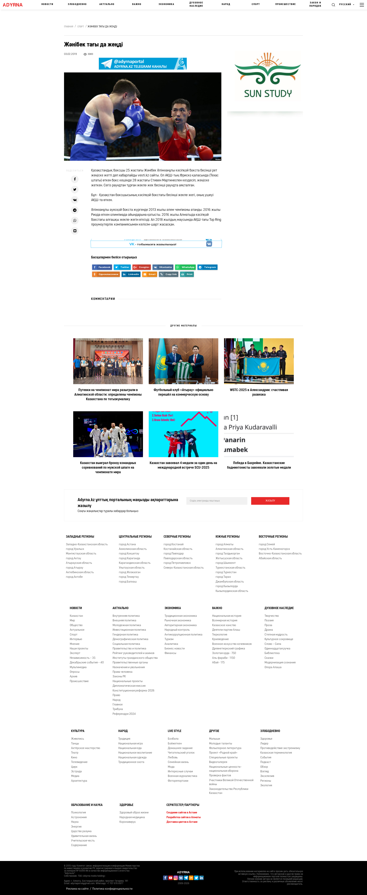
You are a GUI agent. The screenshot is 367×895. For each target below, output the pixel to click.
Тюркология (219, 634)
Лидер (264, 743)
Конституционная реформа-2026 (133, 690)
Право (116, 695)
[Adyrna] (15, 4)
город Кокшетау (129, 553)
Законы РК (119, 676)
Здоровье (266, 739)
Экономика (166, 4)
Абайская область (270, 558)
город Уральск (75, 549)
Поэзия (269, 620)
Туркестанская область (230, 567)
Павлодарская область (178, 558)
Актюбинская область (80, 572)
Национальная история (226, 616)
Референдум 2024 (124, 714)
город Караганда (129, 558)
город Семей (267, 544)
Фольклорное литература (225, 748)
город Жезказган (129, 572)
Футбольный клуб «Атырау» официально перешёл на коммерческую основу (183, 393)
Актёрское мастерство (85, 748)
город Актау (73, 558)
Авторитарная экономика (181, 625)
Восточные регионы (273, 536)
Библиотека (272, 653)
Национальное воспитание (135, 752)
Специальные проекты (223, 757)
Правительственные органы (130, 662)
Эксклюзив (267, 776)
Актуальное (77, 630)
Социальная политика (126, 644)
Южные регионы (228, 536)
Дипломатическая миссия (129, 686)
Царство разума (81, 831)
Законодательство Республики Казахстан (228, 791)
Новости (47, 4)
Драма (269, 630)
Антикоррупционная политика (183, 634)
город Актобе (74, 577)
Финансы (170, 653)
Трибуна (118, 709)
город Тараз (223, 577)
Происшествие (285, 4)
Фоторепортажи (178, 781)
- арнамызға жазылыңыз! (153, 243)
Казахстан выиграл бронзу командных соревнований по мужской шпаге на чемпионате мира (108, 468)
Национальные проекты (128, 681)
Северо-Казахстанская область (184, 567)
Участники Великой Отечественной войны (231, 782)
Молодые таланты (220, 743)
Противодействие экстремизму (280, 748)
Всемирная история (224, 620)
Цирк (74, 767)
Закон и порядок (315, 4)
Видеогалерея (218, 762)
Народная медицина (132, 817)
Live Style (174, 731)
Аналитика (171, 644)
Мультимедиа (78, 667)
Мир (72, 620)
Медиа (75, 776)
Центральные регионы (135, 536)
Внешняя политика (124, 620)
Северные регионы (177, 536)
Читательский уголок (181, 752)
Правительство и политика (129, 648)
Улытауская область (132, 567)
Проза (268, 625)
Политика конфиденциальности (112, 889)
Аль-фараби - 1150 (223, 658)
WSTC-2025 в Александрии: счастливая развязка (259, 393)
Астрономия (79, 817)
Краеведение (220, 639)
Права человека (122, 672)
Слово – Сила (273, 644)
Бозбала (173, 739)
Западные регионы (80, 536)
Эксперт (75, 653)
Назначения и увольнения (129, 667)
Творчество (272, 616)
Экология (266, 785)
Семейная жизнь (178, 762)
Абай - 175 (218, 662)
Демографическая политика (130, 639)
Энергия (76, 826)
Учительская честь (83, 840)
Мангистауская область (81, 553)
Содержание (79, 845)
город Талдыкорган (228, 553)
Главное (118, 704)
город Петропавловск (177, 563)
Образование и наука (87, 805)
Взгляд (264, 771)
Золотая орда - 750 (224, 653)
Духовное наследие (196, 4)
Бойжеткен (175, 743)
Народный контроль (177, 630)
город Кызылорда (227, 586)
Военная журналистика (182, 776)
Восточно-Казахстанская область (280, 553)
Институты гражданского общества (135, 658)
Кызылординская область (232, 591)
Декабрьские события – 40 (87, 662)
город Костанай (174, 544)
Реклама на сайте (77, 889)
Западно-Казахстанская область (87, 544)
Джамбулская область (230, 581)
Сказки (269, 658)
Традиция (124, 739)
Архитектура (79, 781)
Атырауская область (79, 563)
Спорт (256, 4)
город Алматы (224, 544)
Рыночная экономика (178, 620)
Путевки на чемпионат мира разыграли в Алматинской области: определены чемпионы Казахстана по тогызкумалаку (108, 395)
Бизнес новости (175, 648)
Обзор (264, 767)
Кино (74, 757)
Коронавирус (127, 822)
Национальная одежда (132, 757)
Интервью (76, 639)
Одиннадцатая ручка (277, 648)
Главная (68, 27)
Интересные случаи (180, 771)
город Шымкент (226, 563)
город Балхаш (128, 581)
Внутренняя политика (126, 616)
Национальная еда (130, 748)
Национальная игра (130, 743)
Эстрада (76, 771)
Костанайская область (178, 549)
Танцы (75, 743)
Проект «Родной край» (223, 752)
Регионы (265, 781)
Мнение (75, 644)
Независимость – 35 (82, 658)
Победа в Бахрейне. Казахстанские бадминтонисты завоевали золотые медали (259, 466)
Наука (75, 822)
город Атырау (74, 567)
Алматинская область (229, 549)
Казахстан (76, 616)
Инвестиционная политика (129, 630)
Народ (226, 4)
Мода (171, 767)
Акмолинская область (133, 549)
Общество (76, 625)
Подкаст (265, 762)
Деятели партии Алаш (226, 630)
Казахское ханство (224, 625)
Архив (73, 676)
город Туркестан (226, 572)
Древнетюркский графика (228, 648)
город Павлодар (174, 553)
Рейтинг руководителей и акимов (133, 653)
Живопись (77, 739)
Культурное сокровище (279, 639)
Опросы (75, 672)
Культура (77, 731)
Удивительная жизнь (84, 836)
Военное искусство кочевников (232, 644)
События (265, 757)
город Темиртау (129, 577)
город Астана (127, 544)
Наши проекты (79, 648)
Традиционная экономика (181, 616)
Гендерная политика (125, 634)
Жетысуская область (229, 558)
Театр (74, 752)
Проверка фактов (220, 775)
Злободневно (77, 4)
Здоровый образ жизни (134, 812)
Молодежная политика (127, 625)
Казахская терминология (276, 752)
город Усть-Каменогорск (274, 549)
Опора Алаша (273, 667)
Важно (136, 4)
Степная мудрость (276, 634)
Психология (78, 812)
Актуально (106, 4)
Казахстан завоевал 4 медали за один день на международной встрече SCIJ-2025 (183, 466)
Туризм (169, 639)
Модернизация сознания (280, 662)
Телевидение (79, 762)
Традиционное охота (131, 762)
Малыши (214, 739)
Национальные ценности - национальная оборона (225, 769)
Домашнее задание (180, 748)
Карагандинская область (134, 563)
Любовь (173, 757)
